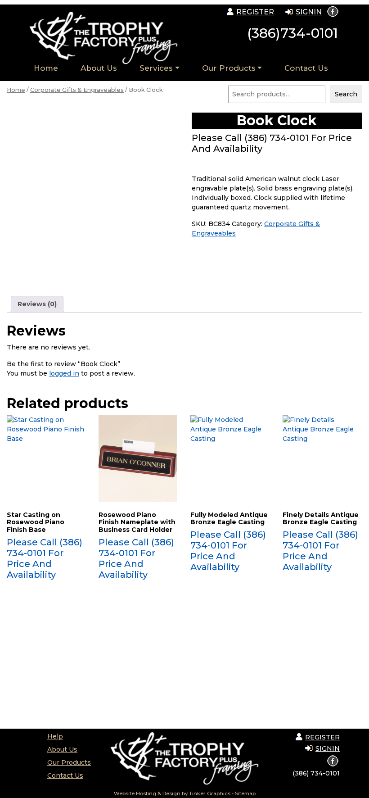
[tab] (37, 304)
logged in (64, 373)
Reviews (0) (37, 304)
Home (46, 68)
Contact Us (306, 68)
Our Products (229, 68)
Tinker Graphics (209, 793)
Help (55, 736)
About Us (99, 68)
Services (156, 68)
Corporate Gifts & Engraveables (77, 89)
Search (346, 94)
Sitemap (245, 793)
